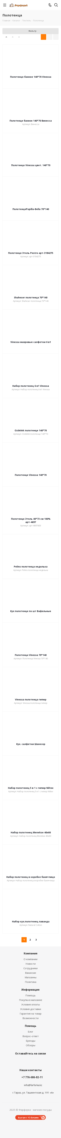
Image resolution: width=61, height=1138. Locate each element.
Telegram (21, 1061)
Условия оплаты (30, 1004)
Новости (31, 963)
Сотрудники (30, 968)
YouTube (30, 1061)
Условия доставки (30, 1009)
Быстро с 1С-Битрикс (28, 1117)
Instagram (13, 1061)
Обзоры (30, 1045)
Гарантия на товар (30, 1013)
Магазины (30, 977)
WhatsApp (46, 1061)
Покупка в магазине (30, 999)
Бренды (30, 1040)
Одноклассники (38, 1061)
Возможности (30, 1018)
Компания (30, 953)
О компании (30, 959)
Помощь (30, 995)
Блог (30, 1031)
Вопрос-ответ (30, 1036)
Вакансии (30, 972)
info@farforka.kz (33, 1085)
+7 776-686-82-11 (32, 1077)
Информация (30, 989)
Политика (30, 981)
